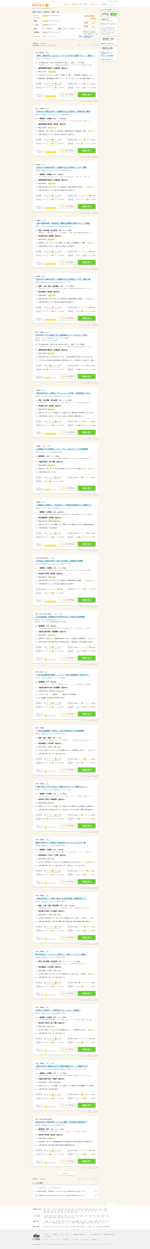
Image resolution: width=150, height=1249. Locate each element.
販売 (104, 1221)
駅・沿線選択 (37, 17)
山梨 (65, 1210)
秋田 (55, 1210)
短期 (45, 1226)
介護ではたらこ (95, 1239)
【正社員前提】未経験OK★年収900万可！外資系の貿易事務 (60, 617)
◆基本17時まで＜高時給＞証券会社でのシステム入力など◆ (60, 843)
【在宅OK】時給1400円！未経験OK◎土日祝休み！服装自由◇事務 (62, 111)
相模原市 (60, 1216)
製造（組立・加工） (95, 1222)
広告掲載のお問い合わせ (109, 1234)
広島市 (54, 1217)
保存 (113, 14)
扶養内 (90, 1226)
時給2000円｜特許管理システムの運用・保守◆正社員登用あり (61, 1122)
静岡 (80, 1209)
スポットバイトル (55, 1239)
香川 (102, 1210)
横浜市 (51, 1216)
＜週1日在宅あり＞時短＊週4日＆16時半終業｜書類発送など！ (61, 898)
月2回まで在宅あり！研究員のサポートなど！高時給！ (58, 1010)
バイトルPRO (74, 1239)
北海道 (105, 1209)
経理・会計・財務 (60, 1221)
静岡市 (81, 1216)
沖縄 (76, 1212)
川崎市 (55, 1216)
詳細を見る (86, 95)
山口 (99, 1210)
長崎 (58, 1212)
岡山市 (58, 1217)
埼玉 (56, 1209)
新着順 (41, 45)
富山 (75, 1210)
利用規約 (55, 1234)
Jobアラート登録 (90, 32)
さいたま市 (70, 1216)
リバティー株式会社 (46, 619)
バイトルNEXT (65, 1239)
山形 (58, 1210)
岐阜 (73, 1209)
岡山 (89, 1210)
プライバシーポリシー (65, 1234)
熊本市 (73, 1217)
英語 (63, 1226)
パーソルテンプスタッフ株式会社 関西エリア (54, 1069)
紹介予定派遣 (99, 1226)
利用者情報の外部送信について (80, 1234)
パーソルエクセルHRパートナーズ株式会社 (53, 226)
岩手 (48, 1210)
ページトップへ (113, 1203)
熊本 (62, 1212)
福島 (62, 1210)
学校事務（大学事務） (93, 1221)
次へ (96, 45)
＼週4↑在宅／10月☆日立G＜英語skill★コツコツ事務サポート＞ (62, 787)
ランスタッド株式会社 (47, 338)
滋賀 (93, 1209)
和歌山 (100, 1209)
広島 (85, 1210)
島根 (96, 1210)
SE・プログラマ (48, 1222)
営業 (100, 1221)
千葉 (53, 1209)
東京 (45, 1209)
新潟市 (49, 1217)
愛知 (70, 1209)
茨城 (60, 1209)
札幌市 (107, 1216)
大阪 (83, 1209)
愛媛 (45, 1212)
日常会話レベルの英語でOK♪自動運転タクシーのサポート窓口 (61, 335)
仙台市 (45, 1217)
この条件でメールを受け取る (88, 36)
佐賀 (55, 1212)
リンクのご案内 (47, 1236)
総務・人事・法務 (69, 1221)
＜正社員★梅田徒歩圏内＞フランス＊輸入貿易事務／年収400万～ (62, 675)
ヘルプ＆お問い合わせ (95, 1234)
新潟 (72, 1210)
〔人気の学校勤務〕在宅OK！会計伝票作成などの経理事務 (59, 731)
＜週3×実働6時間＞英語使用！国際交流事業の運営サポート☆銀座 (62, 223)
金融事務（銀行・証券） (80, 1221)
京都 (90, 1209)
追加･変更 (45, 15)
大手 (94, 1226)
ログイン (113, 4)
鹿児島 (72, 1212)
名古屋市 (77, 1216)
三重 (76, 1209)
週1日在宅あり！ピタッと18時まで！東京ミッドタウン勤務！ (61, 954)
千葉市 (65, 1216)
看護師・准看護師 (81, 1222)
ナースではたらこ (85, 1239)
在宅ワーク (53, 1226)
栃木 (63, 1209)
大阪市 (90, 1216)
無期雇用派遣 (107, 1226)
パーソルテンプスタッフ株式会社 (50, 396)
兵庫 (87, 1209)
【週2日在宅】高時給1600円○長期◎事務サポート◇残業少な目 (61, 1066)
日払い (58, 1226)
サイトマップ (47, 1234)
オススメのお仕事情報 (107, 54)
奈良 (97, 1209)
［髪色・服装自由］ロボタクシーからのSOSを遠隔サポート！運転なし (65, 56)
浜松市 (86, 1216)
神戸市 (98, 1216)
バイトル (46, 1239)
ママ (86, 1226)
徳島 (106, 1210)
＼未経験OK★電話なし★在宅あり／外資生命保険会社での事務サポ (63, 505)
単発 (48, 1226)
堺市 (94, 1216)
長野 (69, 1210)
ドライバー (104, 1222)
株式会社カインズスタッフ (48, 1125)
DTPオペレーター (66, 1222)
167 (93, 45)
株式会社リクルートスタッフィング (51, 282)
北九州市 (68, 1217)
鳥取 (92, 1210)
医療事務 (73, 1222)
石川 (79, 1210)
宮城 (52, 1210)
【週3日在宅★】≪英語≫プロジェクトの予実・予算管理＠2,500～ (63, 393)
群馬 (66, 1209)
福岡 (52, 1212)
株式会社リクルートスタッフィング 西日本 (53, 114)
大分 (65, 1212)
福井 (82, 1210)
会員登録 (103, 4)
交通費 (82, 1226)
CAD (107, 1221)
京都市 (102, 1216)
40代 (70, 1226)
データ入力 (52, 1221)
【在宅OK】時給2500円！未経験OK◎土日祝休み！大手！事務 (61, 167)
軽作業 (87, 1222)
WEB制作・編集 (56, 1222)
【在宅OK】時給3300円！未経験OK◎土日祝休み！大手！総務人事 (62, 279)
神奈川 (48, 1209)
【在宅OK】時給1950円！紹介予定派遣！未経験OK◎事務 (59, 561)
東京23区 (46, 1216)
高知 (48, 1212)
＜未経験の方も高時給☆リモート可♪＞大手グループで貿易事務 (61, 449)
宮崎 (69, 1212)
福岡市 (63, 1217)
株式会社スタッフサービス (48, 733)
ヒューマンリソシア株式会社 (49, 452)
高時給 (77, 1226)
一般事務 (46, 1221)
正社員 (66, 1226)
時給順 (45, 45)
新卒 (74, 1226)
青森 (45, 1210)
